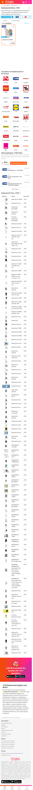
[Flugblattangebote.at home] (10, 2)
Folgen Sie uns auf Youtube (7, 746)
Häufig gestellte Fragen (6, 723)
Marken (3, 728)
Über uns (3, 732)
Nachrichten (4, 735)
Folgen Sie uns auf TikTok (7, 748)
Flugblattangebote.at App (7, 730)
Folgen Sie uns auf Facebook (8, 742)
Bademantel (14, 5)
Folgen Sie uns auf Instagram (8, 744)
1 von (6, 23)
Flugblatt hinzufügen (6, 734)
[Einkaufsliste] (26, 2)
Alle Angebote (7, 5)
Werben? (3, 725)
